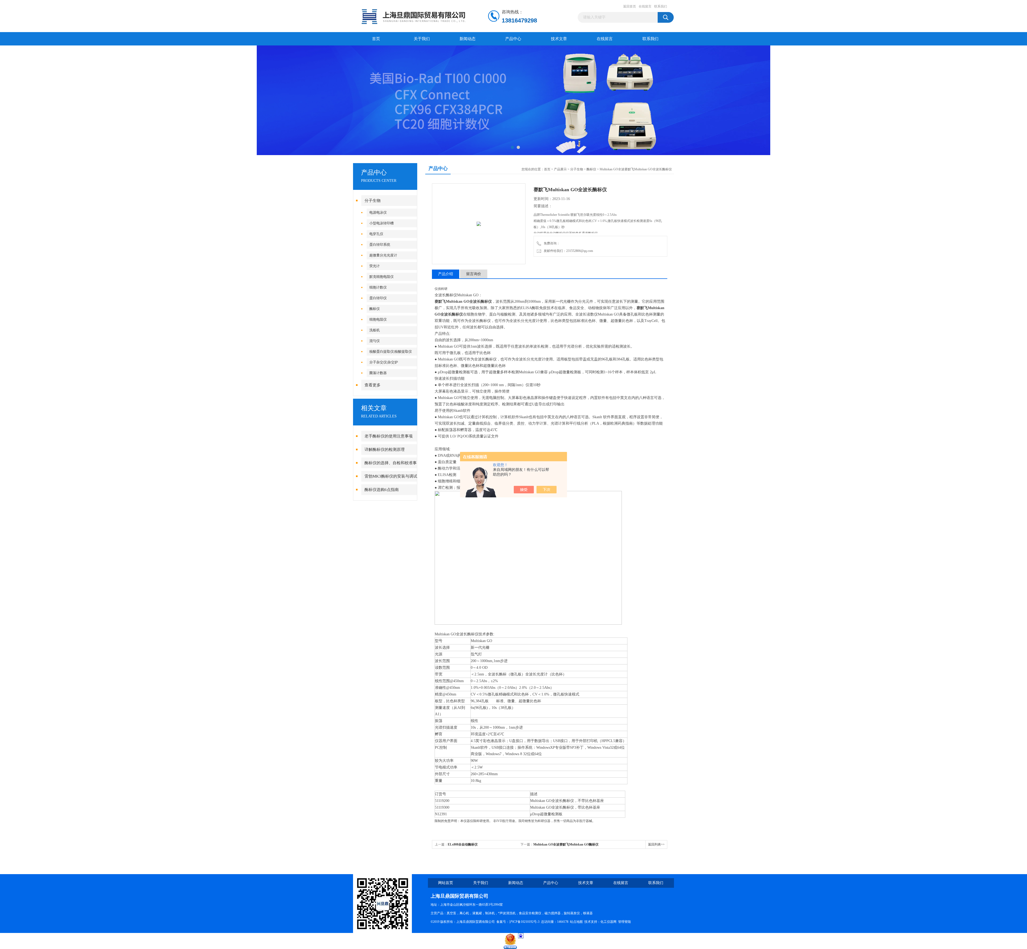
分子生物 (373, 200)
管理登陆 (624, 922)
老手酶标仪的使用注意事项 (389, 436)
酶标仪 (374, 309)
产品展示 (560, 169)
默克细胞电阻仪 (381, 277)
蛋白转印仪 (378, 298)
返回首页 (629, 6)
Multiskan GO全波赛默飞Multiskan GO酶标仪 (566, 844)
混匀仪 (374, 341)
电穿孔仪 (376, 234)
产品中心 (513, 39)
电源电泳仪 (378, 212)
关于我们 (422, 39)
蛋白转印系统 (379, 245)
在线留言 (645, 6)
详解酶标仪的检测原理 (385, 449)
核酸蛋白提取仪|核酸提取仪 (390, 351)
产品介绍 (445, 274)
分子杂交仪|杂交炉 (383, 362)
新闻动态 (467, 39)
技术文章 (559, 39)
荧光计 (374, 266)
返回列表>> (656, 844)
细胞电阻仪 (378, 319)
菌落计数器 (378, 373)
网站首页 (445, 883)
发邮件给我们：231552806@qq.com (567, 251)
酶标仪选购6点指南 (382, 489)
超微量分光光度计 (383, 255)
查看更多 (373, 385)
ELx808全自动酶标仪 (463, 844)
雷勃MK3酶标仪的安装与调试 (391, 476)
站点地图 (576, 922)
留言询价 (473, 274)
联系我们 (660, 6)
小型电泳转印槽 (381, 223)
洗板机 (374, 330)
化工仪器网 (608, 922)
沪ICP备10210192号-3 (524, 922)
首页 (376, 39)
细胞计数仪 (378, 287)
